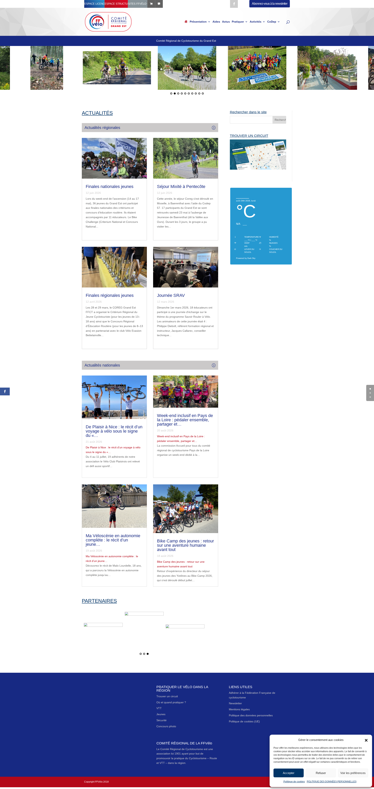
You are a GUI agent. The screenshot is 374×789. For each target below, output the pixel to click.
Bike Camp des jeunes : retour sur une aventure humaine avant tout (185, 545)
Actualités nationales (102, 365)
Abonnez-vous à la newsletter (269, 3)
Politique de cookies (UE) (244, 721)
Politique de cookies (294, 781)
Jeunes (160, 714)
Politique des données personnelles (251, 715)
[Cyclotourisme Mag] (144, 630)
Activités (255, 21)
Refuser (321, 773)
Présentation (198, 21)
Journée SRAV (171, 295)
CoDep (271, 21)
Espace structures (116, 3)
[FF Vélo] (103, 630)
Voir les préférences (353, 773)
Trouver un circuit (167, 696)
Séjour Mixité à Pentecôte (181, 186)
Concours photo (166, 726)
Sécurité (161, 720)
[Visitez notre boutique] (151, 4)
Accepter (288, 773)
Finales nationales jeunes (109, 186)
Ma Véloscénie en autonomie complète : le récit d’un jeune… (113, 540)
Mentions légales (239, 709)
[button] (366, 740)
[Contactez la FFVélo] (159, 4)
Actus (226, 21)
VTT (159, 708)
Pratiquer (238, 21)
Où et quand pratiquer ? (171, 702)
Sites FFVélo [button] (137, 3)
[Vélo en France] (185, 630)
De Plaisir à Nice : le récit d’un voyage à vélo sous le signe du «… (114, 431)
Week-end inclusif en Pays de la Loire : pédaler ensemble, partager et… (185, 420)
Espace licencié (94, 3)
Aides (216, 21)
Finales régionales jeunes (110, 295)
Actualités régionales (102, 127)
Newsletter (235, 703)
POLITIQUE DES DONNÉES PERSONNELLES (331, 781)
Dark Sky (251, 258)
